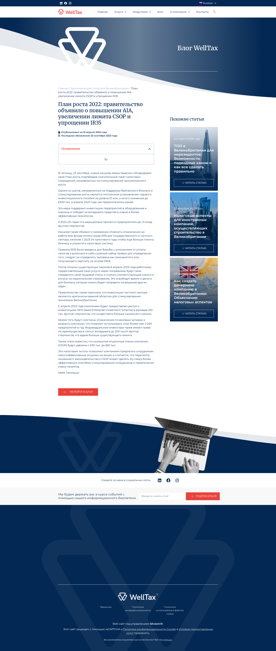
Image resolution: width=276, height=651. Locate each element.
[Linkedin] (61, 3)
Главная (102, 11)
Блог (160, 11)
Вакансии (106, 607)
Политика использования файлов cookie (170, 610)
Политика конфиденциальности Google (149, 629)
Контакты (202, 11)
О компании (178, 11)
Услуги (118, 11)
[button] (149, 149)
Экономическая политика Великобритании (100, 88)
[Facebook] (65, 3)
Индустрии (140, 11)
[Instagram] (70, 3)
